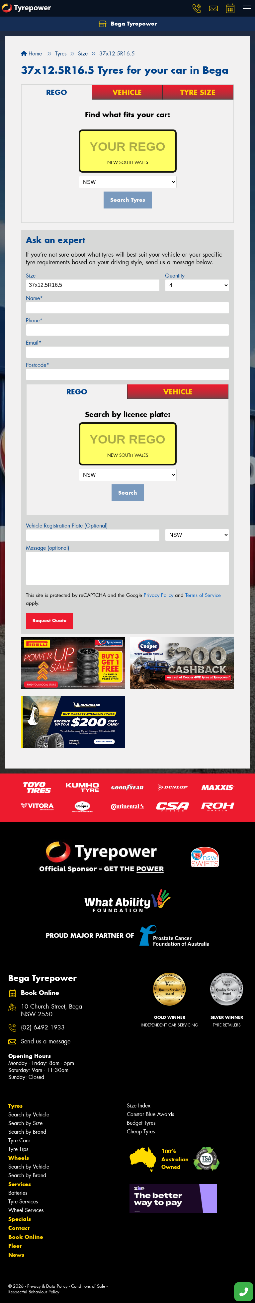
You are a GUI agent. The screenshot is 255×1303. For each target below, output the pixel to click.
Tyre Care (19, 1140)
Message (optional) (47, 547)
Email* (34, 342)
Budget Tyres (141, 1122)
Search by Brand (27, 1131)
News (16, 1255)
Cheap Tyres (141, 1131)
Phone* (34, 320)
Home (34, 53)
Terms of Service (203, 595)
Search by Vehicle (28, 1114)
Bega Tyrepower (133, 23)
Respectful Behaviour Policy (33, 1292)
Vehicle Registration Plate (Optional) (67, 525)
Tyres (15, 1105)
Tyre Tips (18, 1149)
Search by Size (25, 1123)
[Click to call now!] (197, 8)
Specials (19, 1219)
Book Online (25, 1237)
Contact (19, 1228)
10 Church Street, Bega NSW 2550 (51, 1010)
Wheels (18, 1158)
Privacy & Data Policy (47, 1286)
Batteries (17, 1192)
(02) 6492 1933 (43, 1027)
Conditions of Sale (88, 1286)
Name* (34, 298)
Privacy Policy (158, 595)
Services (19, 1184)
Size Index (138, 1105)
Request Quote (49, 620)
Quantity (175, 275)
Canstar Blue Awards (150, 1114)
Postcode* (37, 365)
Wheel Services (25, 1210)
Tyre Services (23, 1201)
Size (31, 275)
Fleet (15, 1246)
